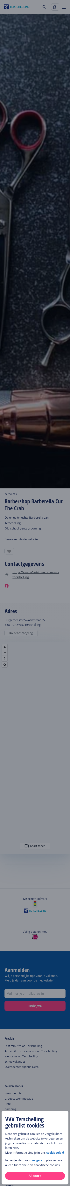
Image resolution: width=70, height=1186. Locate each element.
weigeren (38, 1160)
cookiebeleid (55, 1152)
